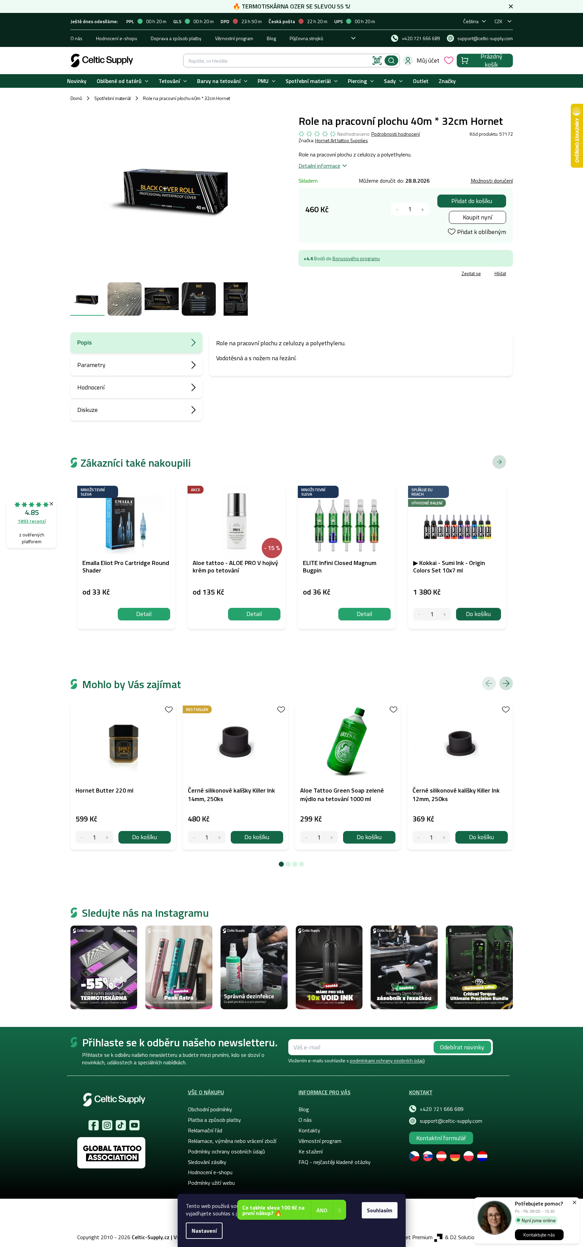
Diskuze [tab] (87, 409)
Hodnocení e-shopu (116, 38)
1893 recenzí (32, 521)
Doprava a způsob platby (176, 38)
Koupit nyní (477, 217)
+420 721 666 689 (442, 1109)
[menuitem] (77, 81)
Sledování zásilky (207, 1162)
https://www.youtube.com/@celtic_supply (134, 1125)
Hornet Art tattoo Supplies (341, 140)
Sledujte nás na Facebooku (93, 1125)
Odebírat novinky (462, 1047)
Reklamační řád (205, 1130)
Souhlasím (379, 1210)
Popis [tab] (84, 342)
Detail (144, 613)
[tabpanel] (123, 776)
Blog (271, 38)
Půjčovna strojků (306, 38)
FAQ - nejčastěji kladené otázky (334, 1162)
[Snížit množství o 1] (397, 209)
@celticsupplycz (121, 1125)
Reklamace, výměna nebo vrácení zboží (232, 1141)
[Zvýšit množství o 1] (422, 209)
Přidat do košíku (471, 200)
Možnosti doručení (492, 180)
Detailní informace (319, 166)
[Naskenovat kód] (377, 60)
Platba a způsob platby (214, 1120)
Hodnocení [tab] (90, 387)
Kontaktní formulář (441, 1138)
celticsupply (107, 1125)
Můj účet (428, 60)
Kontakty (309, 1130)
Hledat (391, 60)
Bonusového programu (356, 258)
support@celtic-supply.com (451, 1121)
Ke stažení (310, 1151)
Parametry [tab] (91, 364)
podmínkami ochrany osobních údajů (387, 1060)
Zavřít (338, 274)
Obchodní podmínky (210, 1109)
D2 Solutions (465, 1237)
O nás (76, 38)
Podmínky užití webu (211, 1182)
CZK (498, 21)
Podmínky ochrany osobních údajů (226, 1151)
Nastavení (204, 1231)
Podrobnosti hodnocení (395, 134)
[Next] (506, 683)
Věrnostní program (234, 38)
